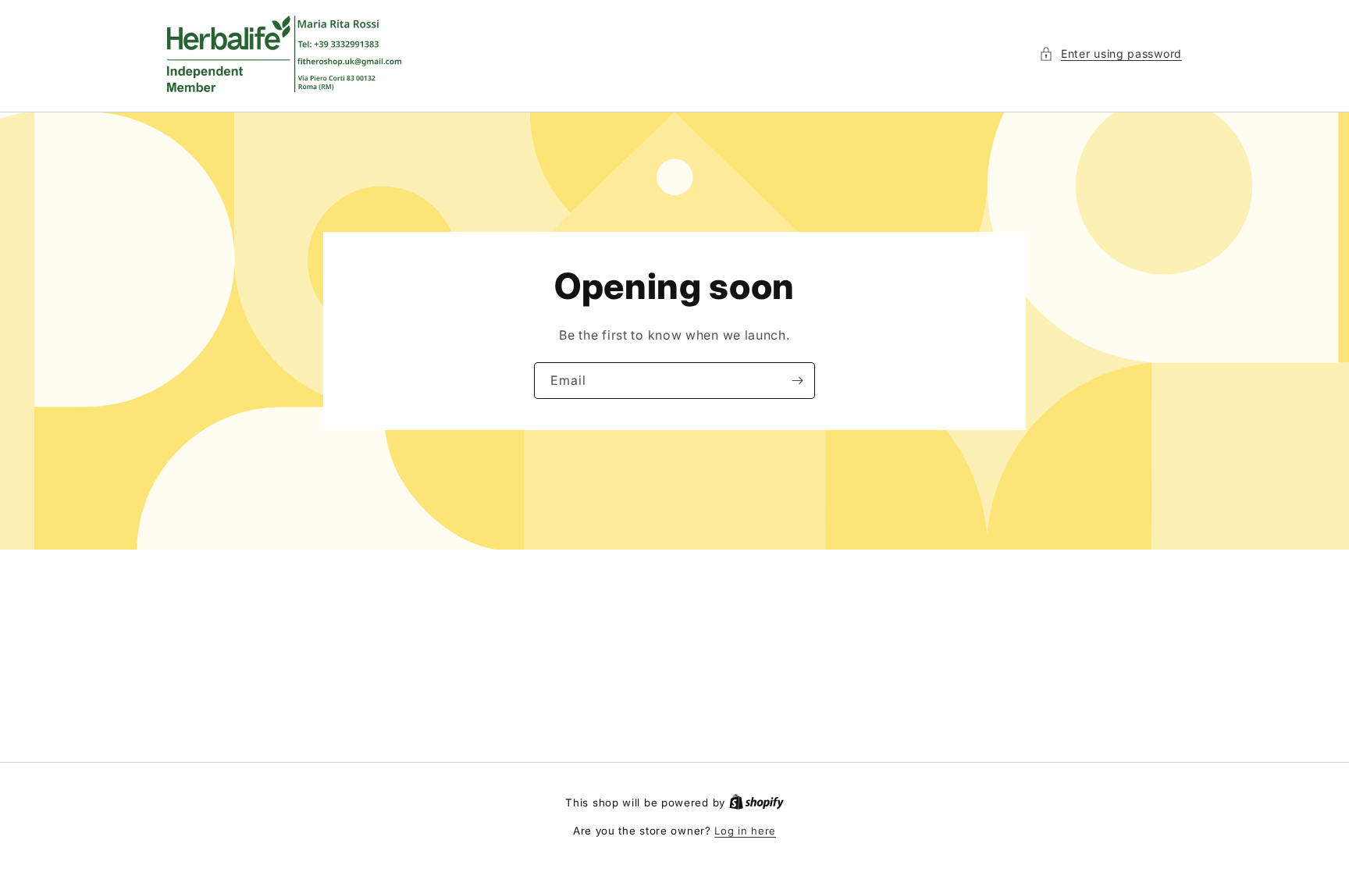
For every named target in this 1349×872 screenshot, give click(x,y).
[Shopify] (756, 802)
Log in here (745, 830)
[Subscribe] (797, 380)
